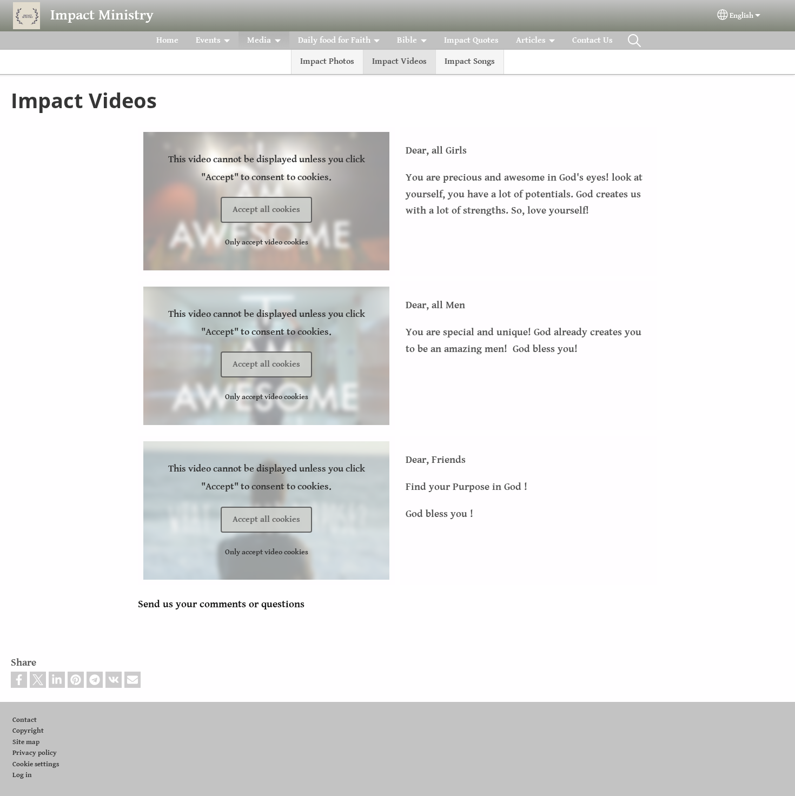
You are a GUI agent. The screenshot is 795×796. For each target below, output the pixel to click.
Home (167, 40)
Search (634, 40)
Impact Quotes (471, 40)
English (741, 15)
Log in (22, 775)
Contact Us (592, 40)
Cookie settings (35, 764)
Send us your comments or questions (221, 604)
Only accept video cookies (266, 242)
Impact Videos (399, 61)
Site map (25, 742)
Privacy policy (34, 753)
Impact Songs (470, 61)
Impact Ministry (102, 15)
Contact (24, 720)
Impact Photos (327, 61)
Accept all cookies (266, 209)
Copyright (28, 731)
